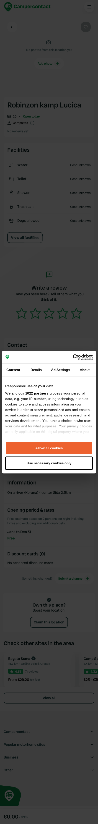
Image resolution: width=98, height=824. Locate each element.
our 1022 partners (33, 393)
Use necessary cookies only (49, 463)
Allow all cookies (49, 448)
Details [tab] (36, 370)
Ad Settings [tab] (60, 370)
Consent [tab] (13, 370)
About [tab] (85, 370)
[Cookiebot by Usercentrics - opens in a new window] (73, 357)
